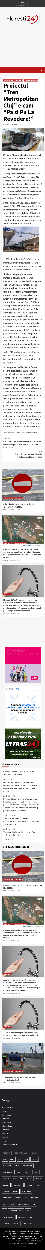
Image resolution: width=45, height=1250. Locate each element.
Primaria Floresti (16, 1210)
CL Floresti (7, 1166)
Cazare (4, 1111)
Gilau (38, 1185)
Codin (7, 125)
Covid (18, 1172)
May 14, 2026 (16, 510)
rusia (30, 1217)
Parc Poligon (23, 1204)
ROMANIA (21, 1217)
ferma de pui (17, 1185)
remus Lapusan (8, 1217)
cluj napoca (27, 1166)
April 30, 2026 (16, 560)
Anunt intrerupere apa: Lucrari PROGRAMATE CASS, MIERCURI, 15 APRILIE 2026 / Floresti (21, 821)
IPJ (4, 1204)
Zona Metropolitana (31, 80)
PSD (28, 1210)
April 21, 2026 (16, 614)
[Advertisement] (22, 49)
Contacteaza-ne (22, 5)
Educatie (5, 1118)
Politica (5, 1133)
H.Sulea (15, 1191)
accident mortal (20, 1153)
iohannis (34, 1198)
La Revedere (19, 433)
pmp (34, 1204)
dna (21, 1178)
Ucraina (6, 1223)
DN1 (14, 1178)
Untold (16, 1223)
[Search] (40, 69)
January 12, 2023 (17, 125)
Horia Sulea (26, 1191)
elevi (29, 1178)
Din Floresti (19, 80)
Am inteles (23, 1246)
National (5, 1129)
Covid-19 (28, 1172)
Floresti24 (8, 510)
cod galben (7, 1172)
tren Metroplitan (31, 433)
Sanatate (5, 1137)
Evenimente (6, 1122)
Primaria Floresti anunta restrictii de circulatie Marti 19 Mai (18, 773)
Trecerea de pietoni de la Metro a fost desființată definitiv (19, 833)
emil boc (11, 433)
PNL (4, 1210)
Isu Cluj (11, 1204)
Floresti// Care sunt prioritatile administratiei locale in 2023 (28, 454)
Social (4, 1141)
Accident (6, 1153)
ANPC (12, 1159)
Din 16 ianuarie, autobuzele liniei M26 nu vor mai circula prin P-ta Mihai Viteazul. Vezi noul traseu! (22, 443)
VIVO (31, 1223)
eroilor (6, 1185)
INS (26, 1198)
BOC (19, 1159)
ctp (36, 1172)
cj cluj (34, 1159)
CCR (26, 1159)
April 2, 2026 (16, 1083)
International (7, 1126)
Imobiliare (7, 1198)
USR (24, 1223)
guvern (6, 1191)
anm (4, 1159)
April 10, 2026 (16, 1038)
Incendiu (18, 1198)
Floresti (29, 1185)
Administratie (8, 80)
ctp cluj (6, 1178)
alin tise (34, 1153)
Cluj (17, 1166)
